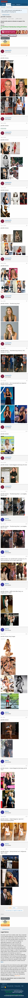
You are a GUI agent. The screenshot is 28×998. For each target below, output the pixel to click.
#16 (26, 634)
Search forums (9, 7)
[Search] (25, 4)
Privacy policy (17, 986)
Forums (9, 4)
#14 (26, 556)
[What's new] (23, 4)
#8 (26, 348)
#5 (26, 225)
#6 (26, 263)
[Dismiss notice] (25, 10)
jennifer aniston (19, 18)
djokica (7, 518)
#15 (26, 588)
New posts (3, 7)
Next (14, 907)
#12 (26, 491)
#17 (26, 717)
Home (3, 4)
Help (22, 986)
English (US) (4, 984)
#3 (26, 137)
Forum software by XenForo (11, 989)
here (2, 962)
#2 (26, 123)
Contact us (3, 986)
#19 (26, 816)
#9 (26, 380)
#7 (26, 301)
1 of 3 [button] (10, 907)
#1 (26, 55)
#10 (26, 431)
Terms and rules (10, 986)
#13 (26, 523)
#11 (26, 462)
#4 (26, 187)
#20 (26, 849)
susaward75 (4, 18)
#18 (26, 765)
